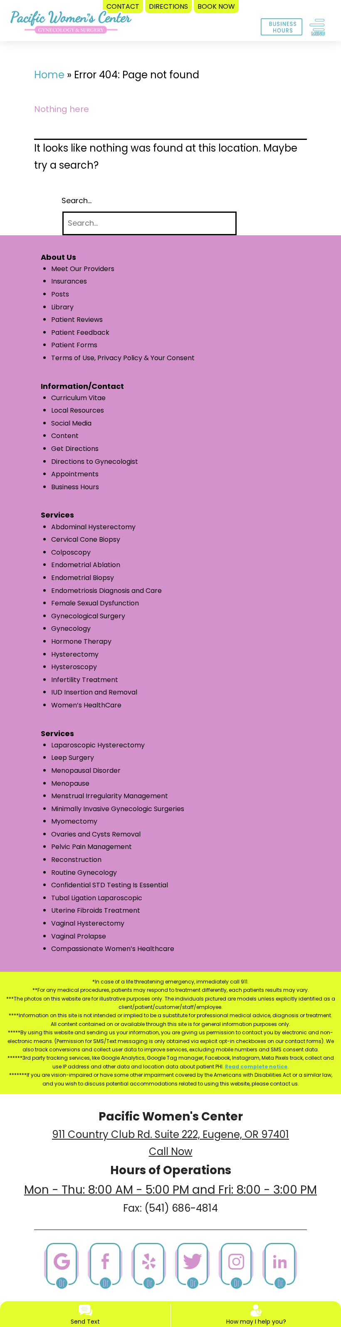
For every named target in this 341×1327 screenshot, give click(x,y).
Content (65, 436)
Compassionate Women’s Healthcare (112, 949)
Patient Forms (74, 345)
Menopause (70, 783)
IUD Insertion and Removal (94, 692)
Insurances (69, 281)
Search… (76, 200)
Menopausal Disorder (86, 770)
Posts (60, 294)
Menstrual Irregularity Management (109, 796)
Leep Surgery (72, 757)
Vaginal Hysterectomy (87, 923)
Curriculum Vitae (78, 398)
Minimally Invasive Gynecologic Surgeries (117, 809)
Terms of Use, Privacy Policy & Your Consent (123, 358)
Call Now (171, 1151)
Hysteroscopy (74, 667)
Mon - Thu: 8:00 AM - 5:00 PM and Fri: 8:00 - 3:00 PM (170, 1190)
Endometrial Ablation (85, 565)
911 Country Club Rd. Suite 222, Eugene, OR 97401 (170, 1134)
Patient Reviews (77, 319)
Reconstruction (76, 859)
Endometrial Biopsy (82, 578)
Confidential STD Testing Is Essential (109, 885)
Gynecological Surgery (88, 616)
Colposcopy (71, 552)
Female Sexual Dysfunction (95, 603)
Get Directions (75, 448)
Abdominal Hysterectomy (93, 527)
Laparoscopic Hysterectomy (98, 745)
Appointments (75, 474)
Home (49, 75)
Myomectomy (74, 821)
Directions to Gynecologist (94, 461)
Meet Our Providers (82, 269)
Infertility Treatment (84, 680)
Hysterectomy (75, 654)
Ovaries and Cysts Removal (96, 834)
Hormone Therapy (81, 641)
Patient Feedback (80, 332)
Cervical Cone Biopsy (85, 539)
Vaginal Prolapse (78, 936)
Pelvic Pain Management (91, 846)
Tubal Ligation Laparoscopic (96, 898)
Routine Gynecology (84, 872)
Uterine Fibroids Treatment (95, 910)
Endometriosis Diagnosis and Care (106, 590)
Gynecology (71, 628)
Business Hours (75, 487)
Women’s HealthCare (86, 705)
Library (62, 307)
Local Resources (77, 410)
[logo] (71, 24)
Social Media (71, 423)
